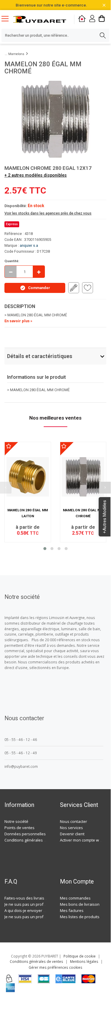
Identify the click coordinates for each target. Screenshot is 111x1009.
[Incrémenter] (39, 272)
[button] (44, 549)
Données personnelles (25, 833)
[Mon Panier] (101, 19)
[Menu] (7, 19)
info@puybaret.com (21, 766)
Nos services (71, 827)
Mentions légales (84, 961)
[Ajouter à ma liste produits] (87, 287)
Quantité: (11, 261)
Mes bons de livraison (79, 904)
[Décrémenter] (11, 272)
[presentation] (105, 488)
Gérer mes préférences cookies (55, 967)
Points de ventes (19, 827)
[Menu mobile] (7, 18)
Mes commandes (75, 898)
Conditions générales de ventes (33, 840)
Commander (39, 288)
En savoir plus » (18, 321)
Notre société (16, 821)
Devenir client (72, 833)
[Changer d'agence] (82, 19)
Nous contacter (73, 821)
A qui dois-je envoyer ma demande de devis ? (45, 910)
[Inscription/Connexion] (92, 19)
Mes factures (72, 910)
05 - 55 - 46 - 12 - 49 (20, 752)
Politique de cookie (79, 956)
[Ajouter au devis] (73, 287)
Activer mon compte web (82, 840)
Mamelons (16, 54)
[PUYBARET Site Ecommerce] (39, 19)
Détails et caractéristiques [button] (39, 356)
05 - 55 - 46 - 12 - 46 (20, 739)
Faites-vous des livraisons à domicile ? (38, 898)
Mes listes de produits (79, 916)
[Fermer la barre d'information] (104, 5)
